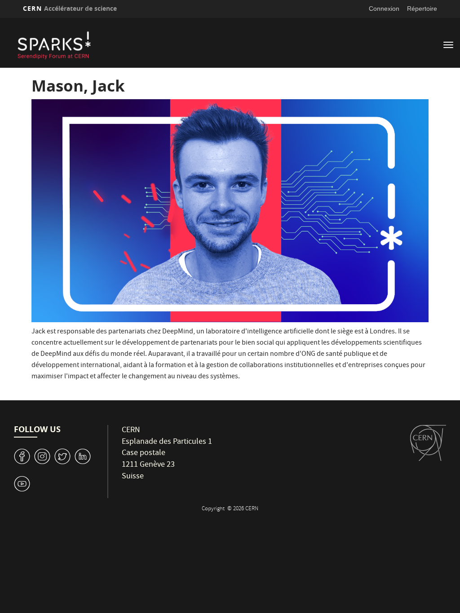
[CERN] (428, 442)
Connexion (384, 8)
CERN (70, 8)
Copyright (214, 509)
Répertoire (422, 8)
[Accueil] (186, 44)
